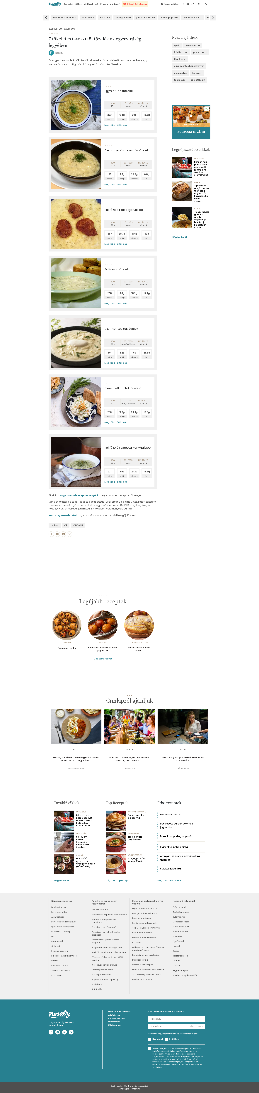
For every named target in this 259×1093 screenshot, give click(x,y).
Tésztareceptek (180, 955)
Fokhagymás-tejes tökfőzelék (126, 150)
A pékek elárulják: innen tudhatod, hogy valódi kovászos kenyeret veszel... (201, 193)
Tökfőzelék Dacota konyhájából (127, 448)
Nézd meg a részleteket (63, 515)
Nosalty (59, 52)
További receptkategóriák (185, 975)
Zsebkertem (55, 28)
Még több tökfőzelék (115, 125)
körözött (197, 73)
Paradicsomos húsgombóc (64, 955)
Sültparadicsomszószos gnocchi (107, 947)
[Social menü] (188, 4)
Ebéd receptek (179, 907)
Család (197, 182)
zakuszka (105, 17)
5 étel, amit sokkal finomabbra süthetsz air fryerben (82, 842)
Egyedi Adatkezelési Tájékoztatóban (168, 1064)
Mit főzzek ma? (91, 4)
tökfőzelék (78, 525)
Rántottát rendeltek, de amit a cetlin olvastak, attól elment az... (129, 759)
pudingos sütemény (139, 643)
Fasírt (54, 936)
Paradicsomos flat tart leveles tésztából (106, 933)
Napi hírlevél (157, 1039)
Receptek (68, 4)
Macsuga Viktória (76, 768)
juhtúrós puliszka (145, 17)
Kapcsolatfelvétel (116, 1018)
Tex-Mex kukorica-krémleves (146, 928)
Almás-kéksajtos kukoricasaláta (147, 974)
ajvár (177, 45)
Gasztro (76, 749)
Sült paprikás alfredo (101, 974)
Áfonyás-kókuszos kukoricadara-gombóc (180, 857)
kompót (103, 643)
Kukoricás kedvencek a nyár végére (147, 902)
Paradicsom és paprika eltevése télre (109, 914)
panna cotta (200, 52)
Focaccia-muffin (66, 648)
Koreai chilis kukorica (142, 932)
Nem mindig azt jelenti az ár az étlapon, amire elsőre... (183, 759)
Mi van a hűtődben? (110, 4)
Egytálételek (178, 941)
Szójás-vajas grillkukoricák (144, 923)
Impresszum (114, 1021)
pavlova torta (192, 45)
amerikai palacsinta (137, 812)
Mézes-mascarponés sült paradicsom (104, 921)
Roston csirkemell (59, 965)
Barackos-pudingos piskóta (139, 649)
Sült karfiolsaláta (170, 868)
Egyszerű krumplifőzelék (62, 926)
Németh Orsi (129, 768)
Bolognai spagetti (59, 951)
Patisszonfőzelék (116, 269)
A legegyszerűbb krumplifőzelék (137, 859)
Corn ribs (136, 942)
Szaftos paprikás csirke (102, 969)
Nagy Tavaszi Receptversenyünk (79, 495)
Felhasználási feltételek (119, 1011)
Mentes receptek (181, 921)
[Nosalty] (55, 4)
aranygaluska (123, 17)
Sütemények (179, 917)
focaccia (66, 643)
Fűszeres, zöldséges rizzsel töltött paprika (107, 958)
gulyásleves (133, 833)
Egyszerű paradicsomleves (63, 921)
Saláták (176, 960)
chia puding (180, 73)
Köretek (176, 965)
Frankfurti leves (58, 907)
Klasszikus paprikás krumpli (104, 965)
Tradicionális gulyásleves (135, 838)
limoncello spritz (193, 17)
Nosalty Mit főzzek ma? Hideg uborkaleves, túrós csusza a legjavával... (76, 759)
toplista (54, 525)
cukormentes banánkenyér (189, 66)
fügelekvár (180, 59)
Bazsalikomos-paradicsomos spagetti (105, 941)
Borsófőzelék (57, 941)
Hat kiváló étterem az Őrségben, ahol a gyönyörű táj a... (85, 862)
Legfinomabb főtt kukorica (144, 908)
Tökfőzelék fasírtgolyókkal (123, 210)
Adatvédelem (114, 1015)
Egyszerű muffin (59, 912)
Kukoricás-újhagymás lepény (146, 955)
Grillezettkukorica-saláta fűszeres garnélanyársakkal (148, 949)
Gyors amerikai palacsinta (136, 816)
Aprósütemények (181, 912)
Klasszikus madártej (60, 931)
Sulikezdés (199, 158)
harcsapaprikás (169, 17)
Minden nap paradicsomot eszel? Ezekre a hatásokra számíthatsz (201, 168)
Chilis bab (55, 946)
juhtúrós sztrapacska (64, 17)
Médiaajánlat (114, 1025)
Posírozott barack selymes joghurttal (102, 649)
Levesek (176, 946)
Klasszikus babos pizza (174, 847)
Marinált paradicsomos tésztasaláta (109, 952)
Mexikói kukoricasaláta (142, 979)
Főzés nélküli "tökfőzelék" (122, 388)
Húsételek (177, 936)
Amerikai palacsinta (60, 970)
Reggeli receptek (181, 970)
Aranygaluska (57, 917)
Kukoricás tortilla (140, 960)
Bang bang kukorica (141, 918)
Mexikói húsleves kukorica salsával (148, 969)
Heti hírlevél (174, 1039)
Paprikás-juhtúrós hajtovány (105, 979)
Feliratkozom (196, 1026)
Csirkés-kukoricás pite (142, 964)
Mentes (129, 749)
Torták (176, 951)
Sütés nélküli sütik (181, 926)
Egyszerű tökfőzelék (119, 91)
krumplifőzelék (135, 855)
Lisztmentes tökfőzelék (121, 329)
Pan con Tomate (100, 909)
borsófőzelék (197, 79)
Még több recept (103, 658)
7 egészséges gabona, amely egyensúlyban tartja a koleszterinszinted (201, 220)
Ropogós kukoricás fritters (144, 913)
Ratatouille (97, 989)
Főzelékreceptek (180, 931)
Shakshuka (97, 984)
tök (65, 525)
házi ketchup (181, 52)
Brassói (54, 960)
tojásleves (179, 79)
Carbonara (56, 975)
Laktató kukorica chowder (144, 937)
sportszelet (88, 17)
